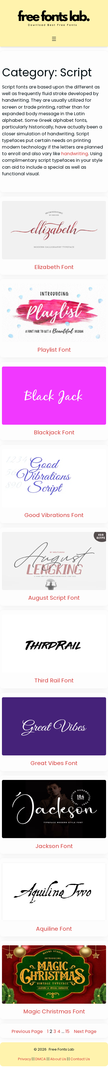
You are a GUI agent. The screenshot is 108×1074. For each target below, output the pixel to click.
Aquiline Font (54, 928)
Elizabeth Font (54, 267)
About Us (58, 1059)
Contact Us (80, 1059)
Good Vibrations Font (54, 515)
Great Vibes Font (54, 763)
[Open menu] (54, 39)
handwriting (74, 153)
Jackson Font (54, 846)
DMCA (40, 1059)
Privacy (25, 1059)
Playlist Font (54, 349)
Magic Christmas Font (54, 1011)
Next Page (85, 1031)
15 (67, 1031)
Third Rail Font (54, 680)
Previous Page (27, 1031)
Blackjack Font (54, 432)
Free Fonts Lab (61, 1049)
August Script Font (54, 597)
